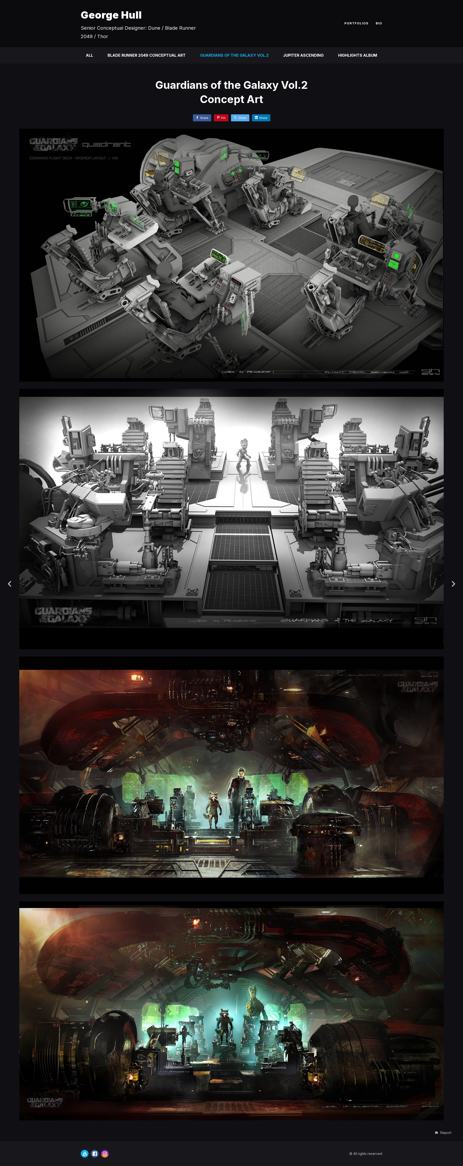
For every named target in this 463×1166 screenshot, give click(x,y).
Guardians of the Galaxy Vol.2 (234, 55)
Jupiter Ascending (303, 55)
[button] (442, 1133)
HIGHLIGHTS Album (357, 55)
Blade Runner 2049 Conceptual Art (147, 55)
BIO (379, 23)
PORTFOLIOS (356, 23)
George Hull (111, 15)
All (89, 55)
